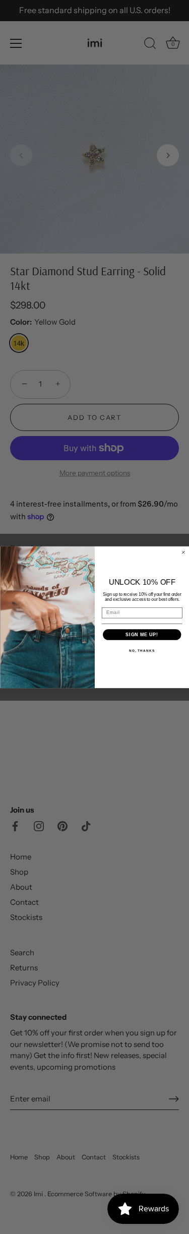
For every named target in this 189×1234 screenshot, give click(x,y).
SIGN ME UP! (141, 634)
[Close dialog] (183, 552)
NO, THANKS (142, 651)
